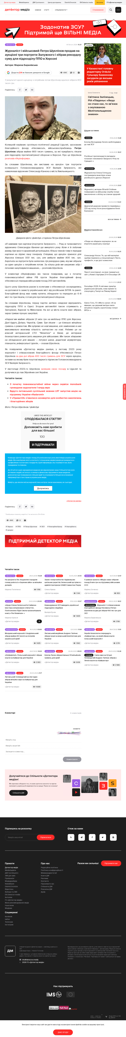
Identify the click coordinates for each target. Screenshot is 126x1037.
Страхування (98, 10)
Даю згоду (63, 1032)
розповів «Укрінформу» (17, 158)
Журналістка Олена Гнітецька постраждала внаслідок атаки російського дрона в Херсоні (97, 175)
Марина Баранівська (26, 65)
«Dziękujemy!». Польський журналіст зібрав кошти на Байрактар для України (23, 656)
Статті (46, 10)
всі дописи (114, 319)
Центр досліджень (54, 2)
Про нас (45, 863)
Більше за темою (91, 130)
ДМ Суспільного (38, 2)
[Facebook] (19, 89)
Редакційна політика (49, 867)
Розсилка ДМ (46, 889)
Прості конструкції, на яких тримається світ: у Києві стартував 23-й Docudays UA (102, 273)
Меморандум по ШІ (49, 873)
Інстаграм (9, 925)
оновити (76, 729)
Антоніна (100, 2)
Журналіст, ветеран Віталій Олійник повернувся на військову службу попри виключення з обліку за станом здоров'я (102, 192)
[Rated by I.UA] (73, 1009)
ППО (19, 527)
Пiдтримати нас (111, 863)
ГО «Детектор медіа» (114, 2)
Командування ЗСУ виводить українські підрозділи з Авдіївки (62, 606)
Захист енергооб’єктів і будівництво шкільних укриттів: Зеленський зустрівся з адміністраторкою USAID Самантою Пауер (63, 582)
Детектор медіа (9, 2)
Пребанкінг (9, 878)
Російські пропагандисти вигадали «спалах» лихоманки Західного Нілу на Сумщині (101, 158)
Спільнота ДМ (18, 793)
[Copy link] (32, 89)
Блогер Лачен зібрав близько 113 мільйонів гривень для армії (63, 656)
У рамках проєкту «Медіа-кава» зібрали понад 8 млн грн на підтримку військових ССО (102, 582)
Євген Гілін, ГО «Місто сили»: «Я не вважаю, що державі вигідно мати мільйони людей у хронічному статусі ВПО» (101, 306)
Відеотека (9, 889)
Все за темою (113, 219)
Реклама (44, 878)
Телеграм (9, 922)
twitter (7, 919)
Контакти (45, 881)
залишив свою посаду (53, 368)
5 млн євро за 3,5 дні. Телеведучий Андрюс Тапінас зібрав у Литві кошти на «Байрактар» (100, 658)
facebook (8, 916)
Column (17, 601)
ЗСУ (43, 527)
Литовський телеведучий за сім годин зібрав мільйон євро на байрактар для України (21, 679)
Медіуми (8, 908)
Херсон (10, 527)
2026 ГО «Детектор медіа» (33, 962)
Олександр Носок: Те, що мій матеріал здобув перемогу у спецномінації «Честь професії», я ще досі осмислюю (102, 258)
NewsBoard (9, 884)
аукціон (10, 530)
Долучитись (43, 488)
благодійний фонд (55, 527)
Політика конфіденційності (52, 870)
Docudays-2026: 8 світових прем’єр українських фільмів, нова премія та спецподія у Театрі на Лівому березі (100, 288)
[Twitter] (26, 89)
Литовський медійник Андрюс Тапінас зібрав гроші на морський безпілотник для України (63, 636)
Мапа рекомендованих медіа (17, 903)
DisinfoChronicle (70, 2)
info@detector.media (30, 960)
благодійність (71, 527)
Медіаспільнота (90, 601)
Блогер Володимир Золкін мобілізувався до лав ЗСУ (102, 143)
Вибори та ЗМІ (11, 892)
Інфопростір (10, 45)
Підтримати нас (47, 884)
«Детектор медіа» (74, 501)
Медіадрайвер (11, 881)
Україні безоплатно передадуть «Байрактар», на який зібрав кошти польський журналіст (99, 636)
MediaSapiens (24, 2)
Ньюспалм (9, 905)
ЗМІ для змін (10, 876)
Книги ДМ (45, 876)
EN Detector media (86, 2)
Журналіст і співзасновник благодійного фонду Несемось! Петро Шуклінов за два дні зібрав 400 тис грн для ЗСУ (102, 609)
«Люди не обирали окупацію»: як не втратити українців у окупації (100, 242)
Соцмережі (11, 912)
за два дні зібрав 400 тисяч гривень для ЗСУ (40, 356)
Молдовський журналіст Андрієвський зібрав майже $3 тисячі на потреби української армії (22, 636)
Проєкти (9, 863)
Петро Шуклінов (31, 527)
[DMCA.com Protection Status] (54, 1009)
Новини (38, 10)
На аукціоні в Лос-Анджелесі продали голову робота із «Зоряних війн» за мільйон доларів (23, 582)
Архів (43, 892)
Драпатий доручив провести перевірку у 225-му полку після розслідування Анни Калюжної (102, 208)
